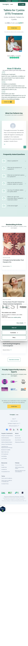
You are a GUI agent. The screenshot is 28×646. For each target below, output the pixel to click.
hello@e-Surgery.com (13, 423)
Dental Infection (5, 438)
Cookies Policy (5, 483)
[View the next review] (25, 147)
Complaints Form (5, 471)
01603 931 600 (14, 421)
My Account (18, 438)
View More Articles (14, 359)
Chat (13, 419)
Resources (4, 463)
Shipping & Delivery (19, 442)
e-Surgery (8, 4)
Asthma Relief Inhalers (6, 442)
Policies (17, 463)
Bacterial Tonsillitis (5, 449)
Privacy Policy (18, 465)
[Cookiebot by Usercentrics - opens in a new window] (20, 307)
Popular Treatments (7, 433)
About (17, 433)
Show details (20, 323)
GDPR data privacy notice (19, 468)
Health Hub (4, 467)
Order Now (14, 28)
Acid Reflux (4, 456)
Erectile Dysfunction (6, 440)
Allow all (14, 327)
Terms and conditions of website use (6, 481)
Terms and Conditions (6, 478)
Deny (14, 337)
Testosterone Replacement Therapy (6, 447)
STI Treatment (4, 454)
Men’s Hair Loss (5, 452)
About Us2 (17, 435)
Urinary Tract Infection (6, 444)
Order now (7, 102)
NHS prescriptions (13, 426)
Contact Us (4, 469)
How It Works (18, 440)
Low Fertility (4, 458)
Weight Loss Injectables (7, 435)
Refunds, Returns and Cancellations (20, 471)
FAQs (2, 465)
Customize (13, 332)
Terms (3, 476)
